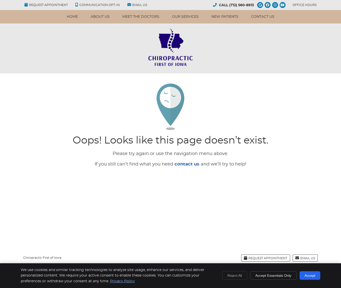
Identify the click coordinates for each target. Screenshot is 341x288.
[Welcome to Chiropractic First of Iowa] (170, 66)
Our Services (185, 16)
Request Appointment (48, 5)
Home (72, 16)
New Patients (224, 16)
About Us (100, 16)
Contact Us (262, 16)
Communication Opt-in (99, 5)
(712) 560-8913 (241, 5)
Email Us (139, 5)
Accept (310, 276)
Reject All (234, 276)
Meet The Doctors (140, 16)
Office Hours (305, 5)
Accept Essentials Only (273, 276)
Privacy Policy (122, 281)
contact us (186, 164)
